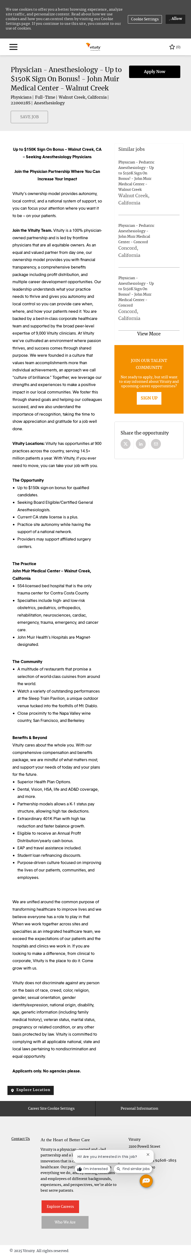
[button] (145, 19)
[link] (149, 398)
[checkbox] (14, 119)
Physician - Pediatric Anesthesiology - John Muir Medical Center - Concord (136, 234)
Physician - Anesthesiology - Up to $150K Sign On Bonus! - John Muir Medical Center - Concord (136, 291)
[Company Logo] (93, 46)
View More (149, 334)
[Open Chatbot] (146, 1181)
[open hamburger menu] (13, 47)
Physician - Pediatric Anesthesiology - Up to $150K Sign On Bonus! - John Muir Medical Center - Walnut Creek (136, 176)
